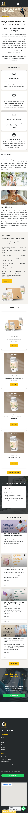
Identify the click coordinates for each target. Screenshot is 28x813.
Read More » (7, 546)
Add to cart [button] (14, 345)
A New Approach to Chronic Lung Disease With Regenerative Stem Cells (14, 640)
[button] (18, 4)
